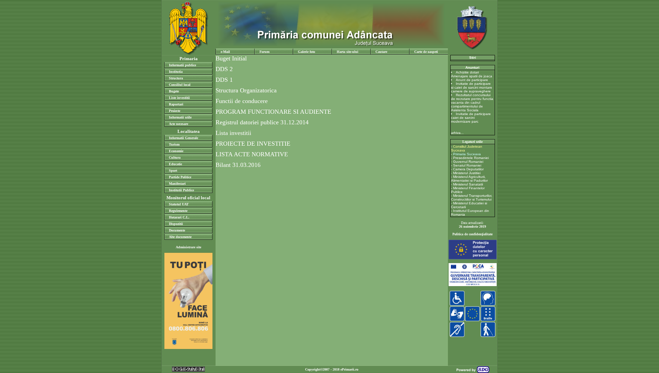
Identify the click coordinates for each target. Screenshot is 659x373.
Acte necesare (178, 124)
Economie (176, 151)
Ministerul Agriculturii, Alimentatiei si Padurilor (469, 178)
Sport (173, 170)
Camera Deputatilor (468, 169)
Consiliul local (179, 85)
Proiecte (174, 111)
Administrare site (188, 247)
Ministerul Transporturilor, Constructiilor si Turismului (471, 197)
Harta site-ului (347, 52)
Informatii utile (180, 117)
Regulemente (178, 211)
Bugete (174, 91)
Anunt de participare (472, 80)
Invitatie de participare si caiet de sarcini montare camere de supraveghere (471, 87)
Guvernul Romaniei (468, 161)
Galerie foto (306, 52)
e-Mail (225, 52)
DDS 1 (225, 79)
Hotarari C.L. (179, 217)
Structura (176, 78)
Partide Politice (180, 177)
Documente (177, 230)
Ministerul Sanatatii (468, 184)
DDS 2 (224, 69)
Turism (174, 144)
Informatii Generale (183, 138)
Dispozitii (176, 224)
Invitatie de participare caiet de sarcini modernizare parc (471, 117)
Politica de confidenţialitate (472, 234)
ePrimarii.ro (349, 369)
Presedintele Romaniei (471, 158)
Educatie (175, 164)
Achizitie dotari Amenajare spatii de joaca (471, 74)
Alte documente (180, 237)
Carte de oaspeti (426, 52)
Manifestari (177, 183)
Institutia (176, 72)
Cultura (175, 157)
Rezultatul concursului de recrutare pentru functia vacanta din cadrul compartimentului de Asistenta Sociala (472, 102)
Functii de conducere (242, 101)
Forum (264, 52)
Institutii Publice (181, 190)
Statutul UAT (179, 204)
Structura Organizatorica (247, 90)
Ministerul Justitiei (467, 173)
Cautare (381, 52)
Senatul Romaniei (467, 165)
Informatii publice (182, 65)
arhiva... (457, 133)
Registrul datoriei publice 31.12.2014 (263, 122)
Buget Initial (232, 58)
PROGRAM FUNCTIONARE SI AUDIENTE (274, 111)
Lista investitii (234, 132)
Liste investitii (179, 98)
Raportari (176, 104)
